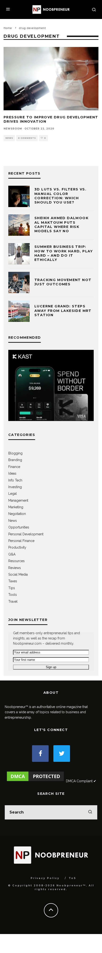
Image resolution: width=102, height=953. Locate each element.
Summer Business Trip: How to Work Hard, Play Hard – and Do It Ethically (63, 253)
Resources (16, 561)
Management (18, 500)
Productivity (17, 547)
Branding (15, 460)
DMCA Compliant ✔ (81, 781)
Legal (12, 493)
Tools (12, 595)
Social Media (18, 574)
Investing (15, 487)
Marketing (15, 507)
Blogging (15, 453)
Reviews (14, 568)
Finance (14, 467)
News (9, 138)
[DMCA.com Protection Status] (35, 781)
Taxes (12, 581)
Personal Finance (21, 541)
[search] (90, 812)
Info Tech (15, 480)
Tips (11, 588)
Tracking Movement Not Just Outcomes (62, 282)
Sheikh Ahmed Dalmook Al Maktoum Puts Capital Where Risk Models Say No (61, 224)
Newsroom (13, 128)
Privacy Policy (45, 878)
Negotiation (17, 514)
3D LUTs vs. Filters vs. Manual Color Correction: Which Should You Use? (60, 195)
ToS (72, 878)
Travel (13, 601)
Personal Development (25, 534)
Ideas (12, 473)
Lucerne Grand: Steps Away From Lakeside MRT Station (63, 310)
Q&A (11, 554)
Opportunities (18, 527)
